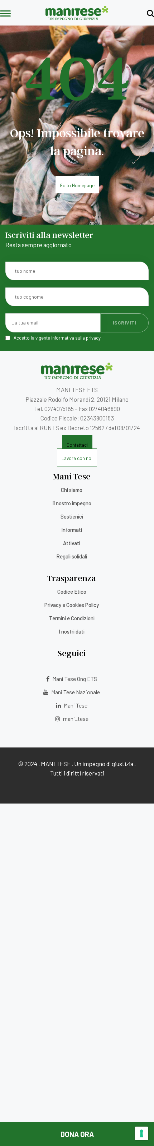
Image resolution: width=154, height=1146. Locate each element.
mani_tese (75, 718)
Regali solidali (71, 556)
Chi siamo (71, 490)
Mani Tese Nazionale (75, 692)
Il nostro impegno (71, 503)
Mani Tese (75, 705)
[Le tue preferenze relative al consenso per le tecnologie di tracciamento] (141, 1133)
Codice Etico (71, 591)
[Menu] (5, 14)
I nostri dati (72, 631)
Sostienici (72, 516)
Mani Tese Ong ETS (74, 678)
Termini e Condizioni (72, 618)
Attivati (71, 543)
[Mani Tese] (76, 17)
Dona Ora (77, 1134)
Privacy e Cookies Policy (71, 605)
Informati (71, 529)
